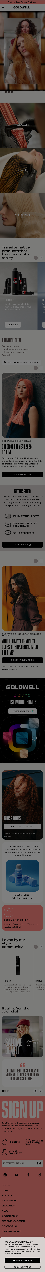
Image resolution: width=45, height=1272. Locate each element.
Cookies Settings (22, 1267)
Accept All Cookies (22, 1260)
